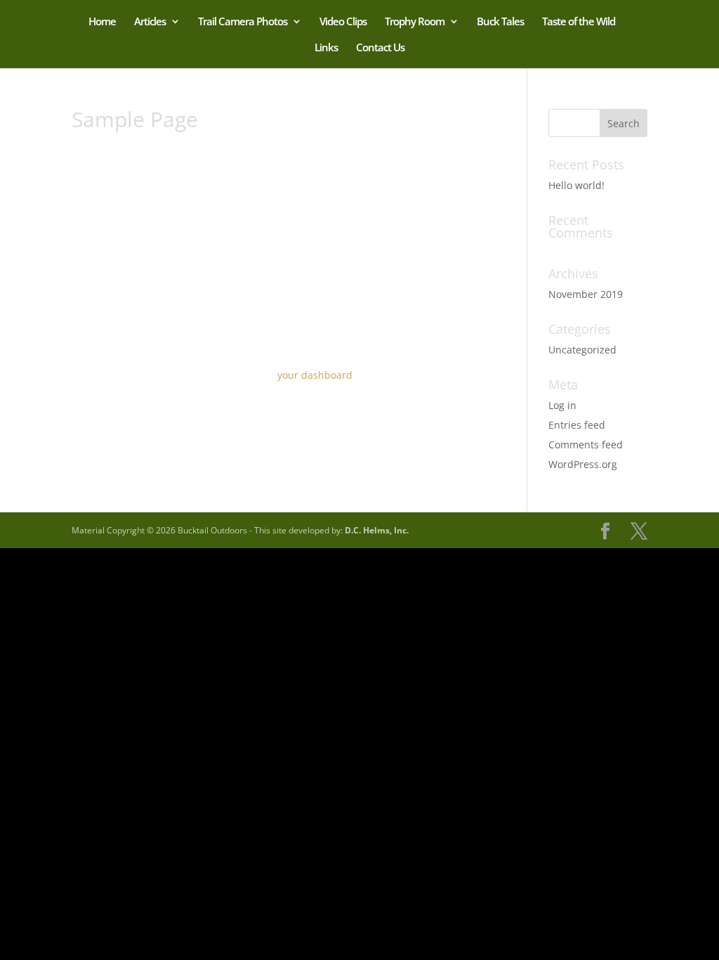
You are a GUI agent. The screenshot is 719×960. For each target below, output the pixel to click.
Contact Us (380, 48)
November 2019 (585, 294)
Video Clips (343, 22)
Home (102, 22)
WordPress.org (582, 464)
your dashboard (314, 375)
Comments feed (585, 444)
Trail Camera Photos (242, 22)
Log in (562, 405)
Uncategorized (582, 349)
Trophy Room (414, 22)
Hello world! (576, 185)
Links (326, 48)
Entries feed (576, 425)
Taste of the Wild (578, 22)
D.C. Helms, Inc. (377, 530)
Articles (150, 22)
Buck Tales (500, 22)
